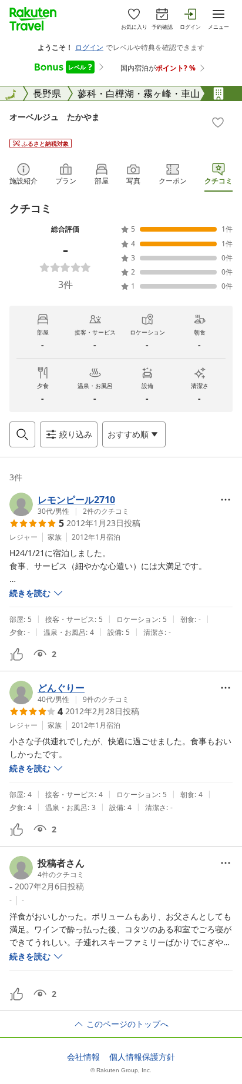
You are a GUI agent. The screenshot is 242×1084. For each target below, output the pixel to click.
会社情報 (83, 1057)
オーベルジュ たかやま (54, 116)
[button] (69, 504)
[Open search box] (22, 434)
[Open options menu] (226, 500)
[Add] (218, 122)
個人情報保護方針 (142, 1057)
